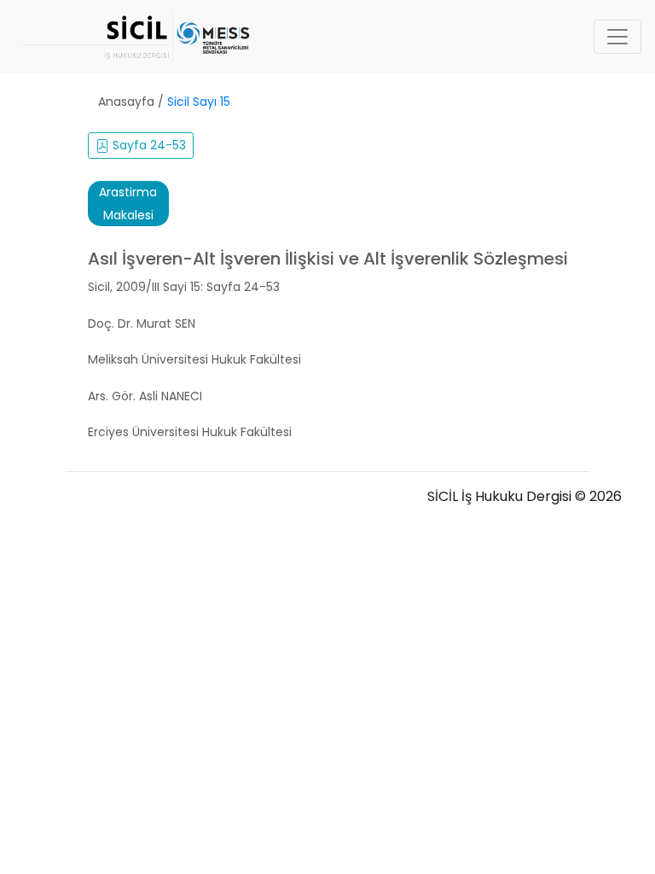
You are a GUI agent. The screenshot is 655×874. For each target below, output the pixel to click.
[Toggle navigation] (617, 37)
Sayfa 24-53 (147, 145)
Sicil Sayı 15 (198, 101)
